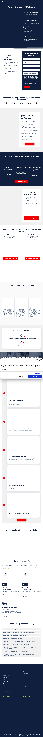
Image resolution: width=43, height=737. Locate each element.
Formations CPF (25, 671)
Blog (23, 701)
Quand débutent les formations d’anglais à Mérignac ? (16, 644)
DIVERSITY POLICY (6, 681)
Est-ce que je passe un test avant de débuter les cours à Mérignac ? (19, 641)
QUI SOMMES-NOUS (6, 675)
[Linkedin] (9, 691)
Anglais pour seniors (26, 679)
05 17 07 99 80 (32, 237)
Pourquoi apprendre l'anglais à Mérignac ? (13, 629)
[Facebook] (3, 691)
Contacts (4, 699)
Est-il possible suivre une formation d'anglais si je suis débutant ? (19, 632)
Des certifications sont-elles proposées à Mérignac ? (15, 651)
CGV (3, 683)
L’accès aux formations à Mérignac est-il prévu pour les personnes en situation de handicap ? (19, 655)
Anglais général (25, 673)
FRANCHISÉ (5, 677)
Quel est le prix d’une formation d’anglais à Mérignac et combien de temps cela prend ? (19, 648)
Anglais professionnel (26, 677)
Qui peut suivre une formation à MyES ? (12, 638)
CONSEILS (4, 584)
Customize (20, 376)
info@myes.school (22, 735)
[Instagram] (6, 691)
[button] (29, 144)
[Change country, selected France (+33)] (24, 70)
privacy (26, 735)
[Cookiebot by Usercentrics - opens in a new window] (37, 360)
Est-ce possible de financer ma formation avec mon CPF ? (17, 635)
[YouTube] (12, 691)
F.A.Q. (4, 679)
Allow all (35, 376)
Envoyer (27, 86)
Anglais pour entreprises (27, 686)
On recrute (4, 701)
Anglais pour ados (26, 675)
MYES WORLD (5, 685)
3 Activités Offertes (26, 699)
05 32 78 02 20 (10, 237)
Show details (37, 373)
